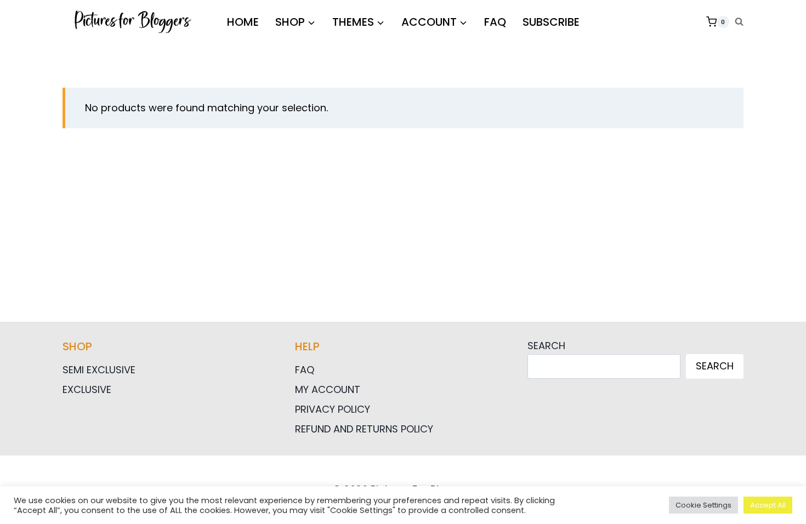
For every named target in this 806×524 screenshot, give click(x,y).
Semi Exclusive (99, 370)
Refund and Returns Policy (364, 429)
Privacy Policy (332, 409)
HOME (243, 22)
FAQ (495, 22)
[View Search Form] (739, 22)
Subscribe (551, 22)
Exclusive (87, 389)
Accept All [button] (768, 505)
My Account (327, 389)
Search (546, 345)
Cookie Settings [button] (703, 505)
